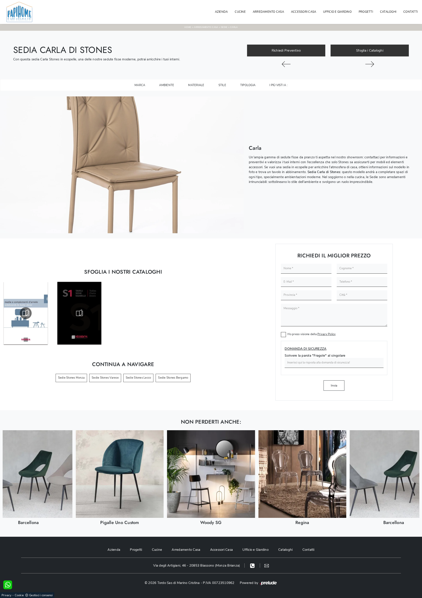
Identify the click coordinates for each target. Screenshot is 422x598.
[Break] (370, 64)
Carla (234, 27)
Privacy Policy (326, 334)
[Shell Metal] (286, 64)
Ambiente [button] (166, 85)
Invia (334, 385)
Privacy (6, 595)
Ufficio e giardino (337, 12)
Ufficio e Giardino (255, 549)
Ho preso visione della (311, 334)
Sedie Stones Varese (105, 378)
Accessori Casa (303, 12)
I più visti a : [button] (278, 85)
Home (187, 27)
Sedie (224, 27)
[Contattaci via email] (266, 565)
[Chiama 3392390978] (253, 565)
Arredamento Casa (268, 12)
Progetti (366, 12)
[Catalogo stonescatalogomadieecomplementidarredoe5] (26, 313)
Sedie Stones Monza (71, 378)
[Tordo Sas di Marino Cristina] (18, 12)
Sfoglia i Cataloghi (369, 50)
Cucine (240, 12)
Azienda (221, 12)
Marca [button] (140, 85)
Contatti (410, 12)
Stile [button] (222, 85)
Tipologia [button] (247, 85)
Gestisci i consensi (41, 595)
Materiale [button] (196, 85)
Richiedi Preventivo (286, 50)
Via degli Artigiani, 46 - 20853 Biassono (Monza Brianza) (196, 565)
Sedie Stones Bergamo (173, 378)
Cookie (19, 595)
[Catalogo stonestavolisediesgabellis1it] (79, 313)
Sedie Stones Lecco (138, 378)
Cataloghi (388, 12)
